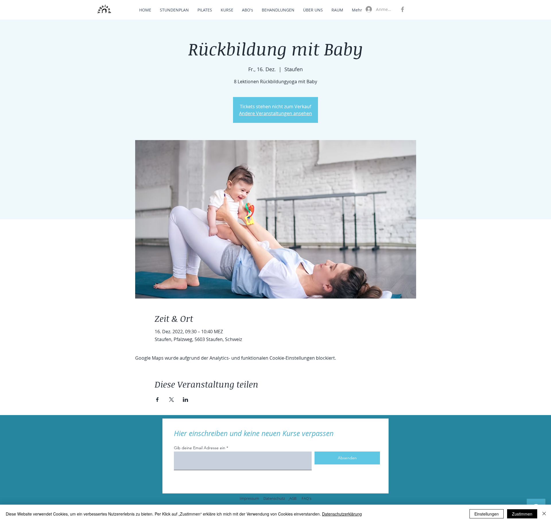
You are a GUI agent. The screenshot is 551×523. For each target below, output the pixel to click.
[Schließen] (544, 513)
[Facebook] (402, 9)
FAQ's (306, 498)
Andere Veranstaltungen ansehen (275, 113)
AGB (292, 498)
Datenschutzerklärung (342, 514)
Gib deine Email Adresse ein (199, 448)
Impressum (249, 498)
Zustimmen (522, 514)
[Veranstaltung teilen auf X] (171, 399)
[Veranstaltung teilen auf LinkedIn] (185, 399)
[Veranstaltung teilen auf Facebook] (157, 399)
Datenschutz (274, 498)
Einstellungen (486, 514)
